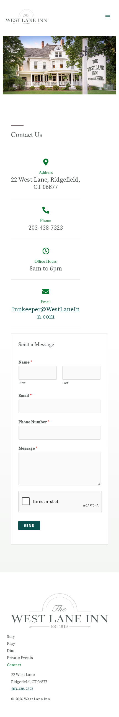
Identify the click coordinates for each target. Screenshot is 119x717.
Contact (14, 665)
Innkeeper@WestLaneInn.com (46, 313)
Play (11, 643)
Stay (11, 636)
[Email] (45, 291)
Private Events (20, 657)
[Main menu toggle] (107, 16)
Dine (11, 650)
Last (65, 383)
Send (29, 525)
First (22, 383)
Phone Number (34, 422)
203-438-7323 (22, 689)
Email (46, 301)
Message (28, 448)
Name (25, 362)
